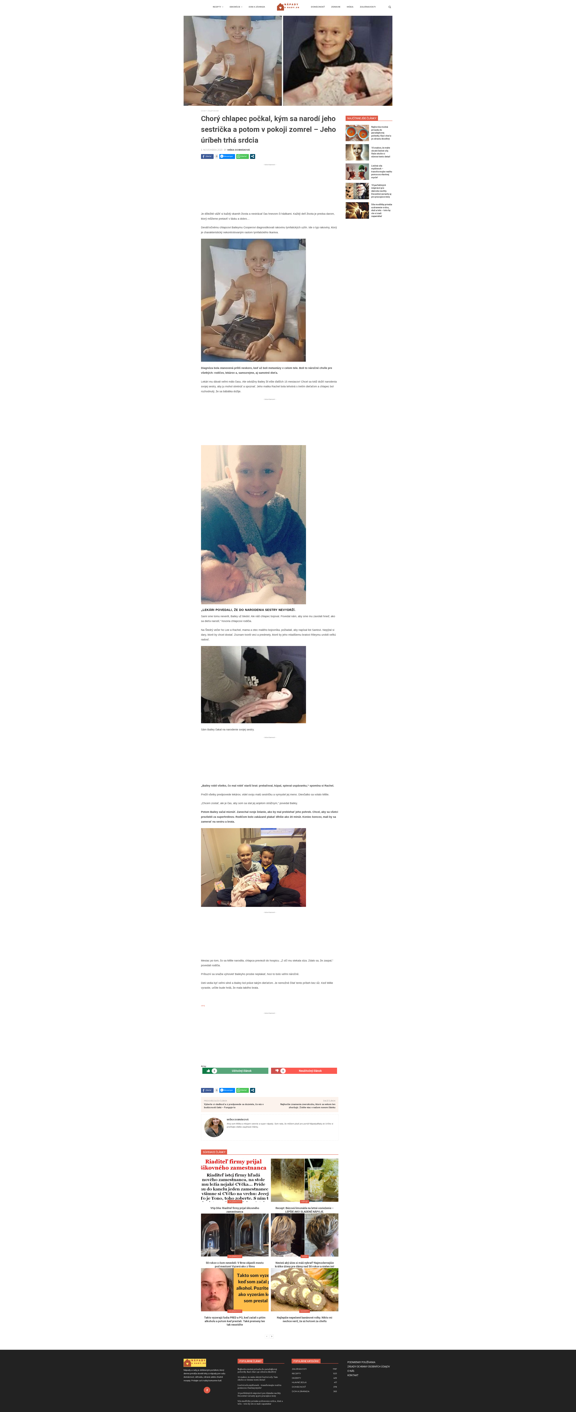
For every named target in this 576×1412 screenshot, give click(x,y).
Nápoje (304, 1201)
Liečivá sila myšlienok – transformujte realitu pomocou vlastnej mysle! (381, 172)
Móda (304, 1256)
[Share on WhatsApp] (242, 156)
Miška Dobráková (238, 150)
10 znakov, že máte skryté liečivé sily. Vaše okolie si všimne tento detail (258, 1378)
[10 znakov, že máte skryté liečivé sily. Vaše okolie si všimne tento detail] (357, 152)
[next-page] (271, 1336)
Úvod (203, 111)
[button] (389, 7)
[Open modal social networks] (252, 156)
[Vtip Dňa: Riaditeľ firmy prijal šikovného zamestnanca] (235, 1180)
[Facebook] (207, 1390)
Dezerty (305, 1311)
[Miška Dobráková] (214, 1127)
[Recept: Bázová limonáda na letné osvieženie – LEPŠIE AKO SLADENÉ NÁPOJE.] (305, 1180)
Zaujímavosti (213, 111)
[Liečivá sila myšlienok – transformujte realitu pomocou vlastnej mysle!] (357, 172)
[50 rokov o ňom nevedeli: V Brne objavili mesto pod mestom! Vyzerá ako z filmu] (235, 1235)
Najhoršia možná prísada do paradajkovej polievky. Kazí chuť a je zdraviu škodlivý (381, 133)
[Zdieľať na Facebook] (207, 156)
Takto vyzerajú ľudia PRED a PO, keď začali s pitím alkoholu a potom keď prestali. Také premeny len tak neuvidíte (235, 1321)
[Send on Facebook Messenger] (227, 156)
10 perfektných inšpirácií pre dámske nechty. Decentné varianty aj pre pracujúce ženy (381, 191)
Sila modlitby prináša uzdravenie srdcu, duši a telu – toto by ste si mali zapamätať (381, 210)
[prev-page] (267, 1336)
